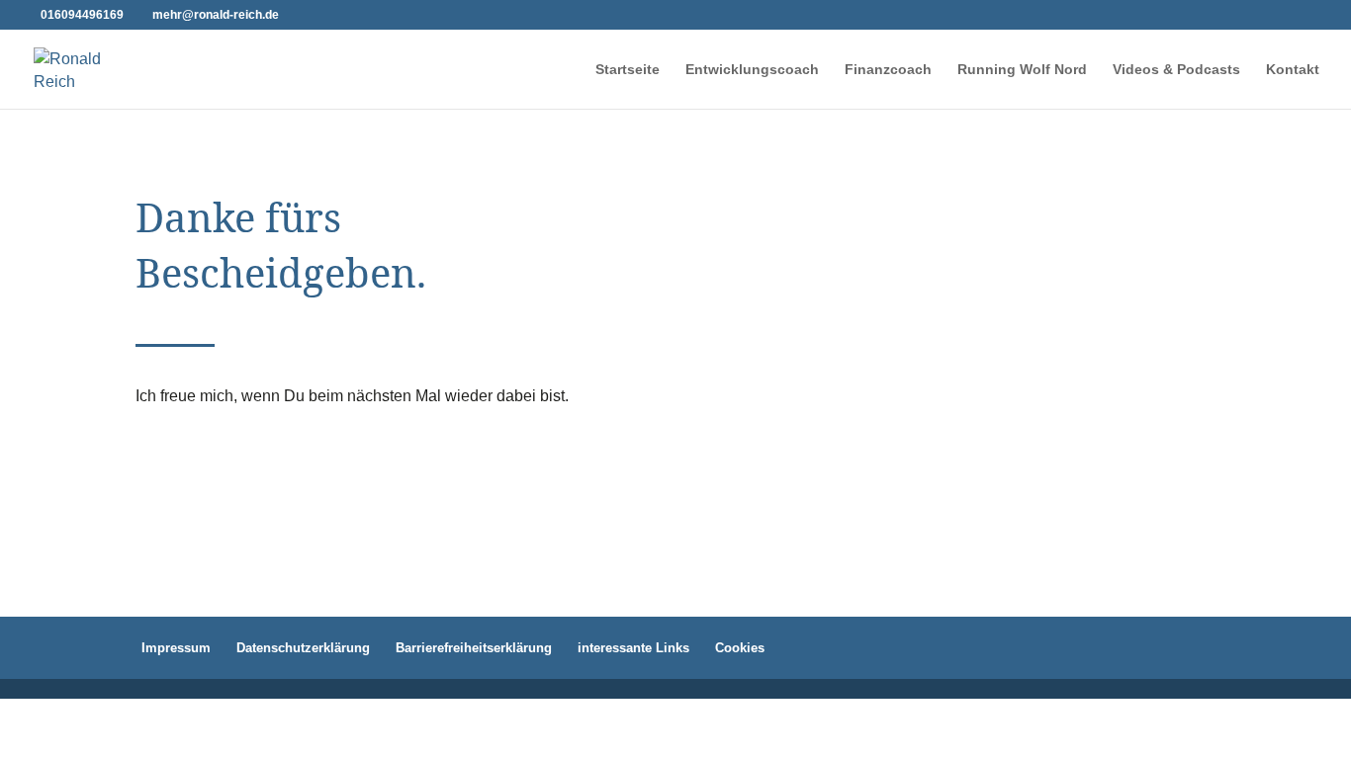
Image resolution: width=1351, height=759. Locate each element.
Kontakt (1292, 69)
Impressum (176, 647)
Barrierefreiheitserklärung (474, 647)
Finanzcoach (888, 69)
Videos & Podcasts (1176, 69)
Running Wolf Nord (1022, 69)
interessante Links (633, 647)
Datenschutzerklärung (303, 647)
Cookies (740, 647)
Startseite (627, 69)
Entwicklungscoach (752, 69)
